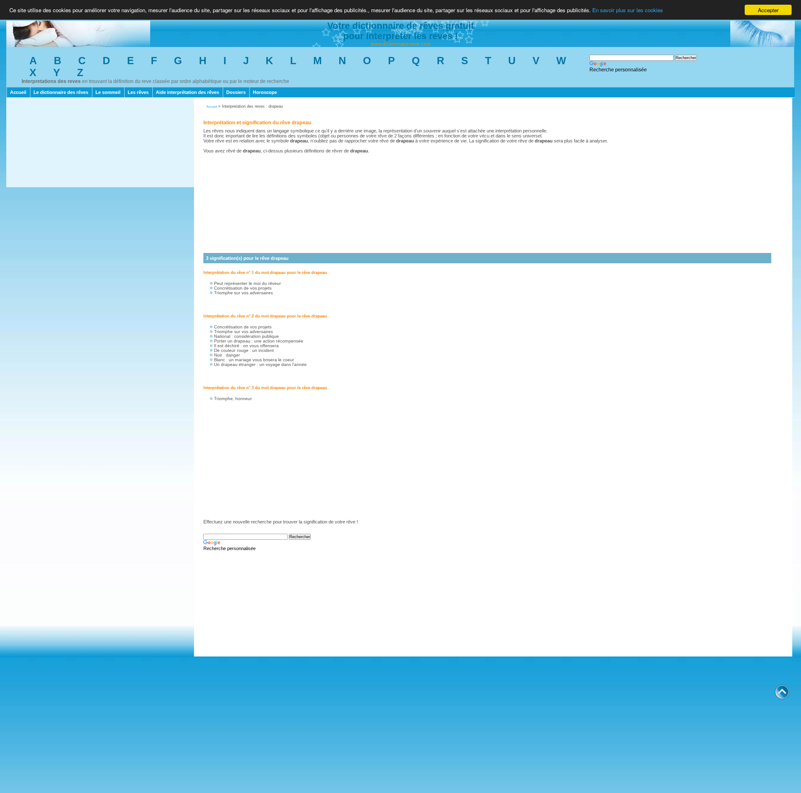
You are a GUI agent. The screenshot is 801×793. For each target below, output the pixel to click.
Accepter (768, 10)
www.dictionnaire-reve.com (400, 44)
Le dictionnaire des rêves (60, 92)
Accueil (18, 92)
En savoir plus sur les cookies (627, 10)
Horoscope (265, 92)
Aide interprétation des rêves (187, 92)
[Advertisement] (100, 143)
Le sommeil (107, 92)
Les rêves (138, 92)
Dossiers (236, 92)
